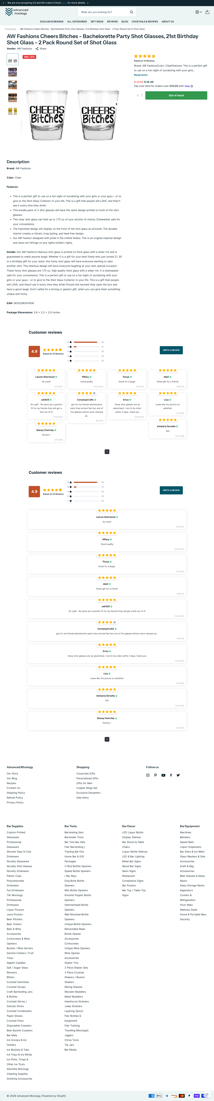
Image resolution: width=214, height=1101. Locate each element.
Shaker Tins (71, 962)
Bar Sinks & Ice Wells (192, 851)
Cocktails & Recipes (145, 21)
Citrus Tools (72, 1040)
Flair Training (72, 1025)
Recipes (11, 783)
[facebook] (171, 775)
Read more (141, 74)
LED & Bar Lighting (133, 856)
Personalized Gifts (87, 778)
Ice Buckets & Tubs (18, 1049)
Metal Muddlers (74, 996)
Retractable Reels (75, 928)
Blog (125, 21)
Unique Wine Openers (77, 948)
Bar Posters (129, 885)
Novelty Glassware (18, 861)
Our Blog (12, 778)
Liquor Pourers (15, 909)
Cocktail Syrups (16, 986)
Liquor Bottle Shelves (134, 851)
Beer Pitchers (14, 919)
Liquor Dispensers (190, 846)
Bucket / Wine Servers (20, 948)
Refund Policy (15, 797)
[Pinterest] (155, 775)
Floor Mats (186, 904)
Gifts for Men (84, 783)
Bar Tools (71, 826)
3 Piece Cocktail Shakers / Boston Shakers (75, 977)
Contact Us (13, 787)
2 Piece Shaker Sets (76, 967)
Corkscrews (72, 943)
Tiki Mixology (15, 895)
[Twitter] (178, 775)
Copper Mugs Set (86, 787)
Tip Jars (69, 1044)
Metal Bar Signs (131, 861)
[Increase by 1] (142, 92)
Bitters (10, 977)
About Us (168, 21)
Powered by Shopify (54, 1095)
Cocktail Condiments (19, 1011)
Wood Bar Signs (131, 866)
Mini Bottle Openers (76, 890)
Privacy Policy (15, 802)
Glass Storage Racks (192, 885)
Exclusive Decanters (88, 792)
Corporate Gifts (85, 773)
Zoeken (131, 12)
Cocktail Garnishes (18, 982)
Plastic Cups (14, 875)
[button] (3, 3)
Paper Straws (15, 1015)
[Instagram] (147, 775)
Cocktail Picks (15, 1020)
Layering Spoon (74, 1011)
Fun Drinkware (15, 890)
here (64, 2)
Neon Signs (129, 871)
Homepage (10, 29)
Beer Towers (14, 924)
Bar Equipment (190, 826)
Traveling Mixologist (77, 1030)
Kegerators (186, 890)
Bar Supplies (15, 826)
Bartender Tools (74, 837)
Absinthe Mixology (18, 1068)
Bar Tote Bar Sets (75, 842)
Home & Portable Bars (193, 914)
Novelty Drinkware (18, 871)
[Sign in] (199, 12)
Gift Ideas (97, 21)
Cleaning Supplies (17, 1073)
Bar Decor (128, 826)
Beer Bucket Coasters (19, 1030)
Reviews (112, 21)
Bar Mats (12, 1035)
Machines (185, 832)
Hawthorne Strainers (77, 1001)
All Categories (77, 21)
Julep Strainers (73, 1006)
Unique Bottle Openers (78, 924)
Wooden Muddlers (75, 991)
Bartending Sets (74, 832)
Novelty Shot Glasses (19, 866)
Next (88, 3)
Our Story (12, 773)
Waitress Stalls (188, 909)
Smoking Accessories (19, 1078)
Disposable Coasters (19, 1025)
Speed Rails (187, 842)
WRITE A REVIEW (171, 350)
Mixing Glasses (73, 986)
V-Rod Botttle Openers (78, 866)
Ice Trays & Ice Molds (19, 1054)
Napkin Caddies (16, 962)
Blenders (185, 837)
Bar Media (70, 1049)
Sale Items (82, 797)
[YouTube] (163, 775)
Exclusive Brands (51, 21)
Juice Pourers (15, 914)
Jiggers (69, 1035)
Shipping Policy (16, 792)
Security (185, 919)
